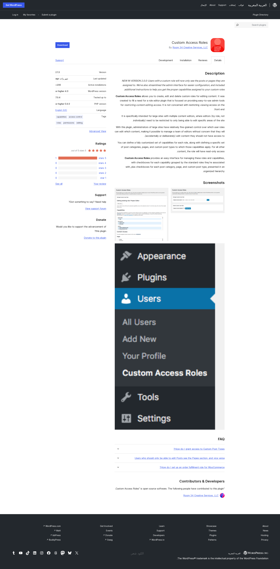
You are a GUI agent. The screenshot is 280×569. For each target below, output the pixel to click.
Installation (185, 60)
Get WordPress (14, 5)
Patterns (212, 539)
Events (109, 530)
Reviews (202, 60)
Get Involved (106, 526)
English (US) (61, 110)
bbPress (55, 535)
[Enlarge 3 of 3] (220, 247)
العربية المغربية (234, 553)
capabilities (61, 117)
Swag (109, 539)
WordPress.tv (156, 539)
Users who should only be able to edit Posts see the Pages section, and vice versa (180, 458)
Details (218, 60)
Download (62, 45)
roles (59, 123)
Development (166, 60)
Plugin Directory (260, 14)
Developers (158, 535)
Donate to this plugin (95, 237)
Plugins (213, 535)
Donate (108, 535)
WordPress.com (52, 526)
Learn (161, 526)
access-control (75, 117)
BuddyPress (54, 539)
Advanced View (97, 131)
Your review (100, 183)
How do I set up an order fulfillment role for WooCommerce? (192, 467)
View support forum (95, 208)
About (265, 526)
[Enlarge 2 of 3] (164, 191)
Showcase (211, 526)
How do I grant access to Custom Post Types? (199, 449)
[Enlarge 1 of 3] (220, 191)
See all (58, 183)
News (265, 530)
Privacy (264, 539)
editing (80, 123)
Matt (57, 530)
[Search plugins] (237, 25)
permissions (68, 123)
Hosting (264, 535)
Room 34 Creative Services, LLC (190, 47)
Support (59, 60)
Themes (212, 530)
